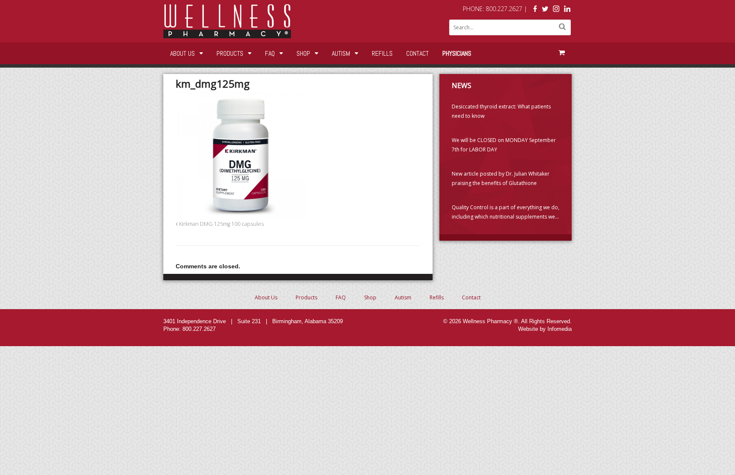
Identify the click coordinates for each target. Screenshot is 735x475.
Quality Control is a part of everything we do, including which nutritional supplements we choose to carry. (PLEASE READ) (505, 213)
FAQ (270, 53)
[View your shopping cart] (561, 53)
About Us (182, 53)
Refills (382, 53)
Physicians (456, 53)
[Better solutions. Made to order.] (227, 34)
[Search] (562, 26)
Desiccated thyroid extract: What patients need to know (501, 111)
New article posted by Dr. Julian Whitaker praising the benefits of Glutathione (501, 178)
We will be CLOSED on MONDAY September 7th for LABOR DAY (504, 145)
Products (230, 53)
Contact (417, 53)
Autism (341, 53)
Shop (303, 53)
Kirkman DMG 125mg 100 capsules (221, 224)
